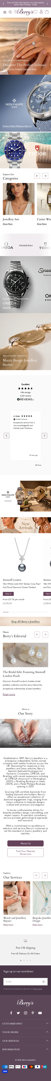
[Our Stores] (15, 12)
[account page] (41, 12)
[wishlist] (35, 12)
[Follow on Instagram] (25, 1013)
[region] (25, 436)
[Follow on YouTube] (40, 1013)
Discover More (9, 307)
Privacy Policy (37, 989)
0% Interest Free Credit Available (25, 3)
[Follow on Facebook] (11, 1013)
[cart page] (47, 12)
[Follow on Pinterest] (33, 1013)
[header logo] (25, 13)
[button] (48, 200)
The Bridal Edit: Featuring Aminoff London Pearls (24, 674)
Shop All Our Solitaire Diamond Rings (19, 69)
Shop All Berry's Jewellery (25, 621)
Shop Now (7, 223)
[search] (10, 12)
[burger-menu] (4, 12)
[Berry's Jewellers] (25, 1005)
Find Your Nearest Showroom (25, 853)
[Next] (47, 4)
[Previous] (3, 4)
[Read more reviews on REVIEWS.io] (25, 400)
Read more (9, 694)
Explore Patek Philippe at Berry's (17, 126)
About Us (26, 843)
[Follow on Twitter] (18, 1013)
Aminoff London (12, 580)
